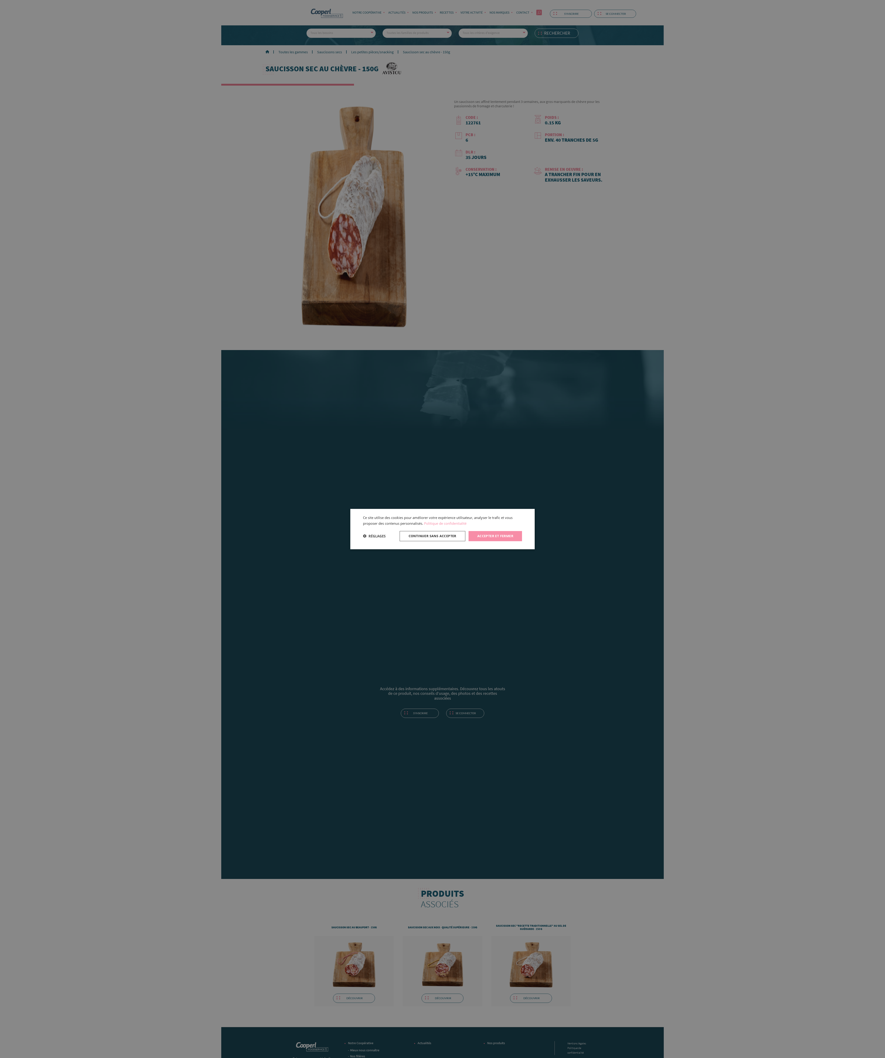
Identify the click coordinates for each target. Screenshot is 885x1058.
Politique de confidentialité (445, 523)
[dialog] (442, 529)
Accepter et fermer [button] (495, 535)
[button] (374, 536)
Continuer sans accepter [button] (432, 535)
